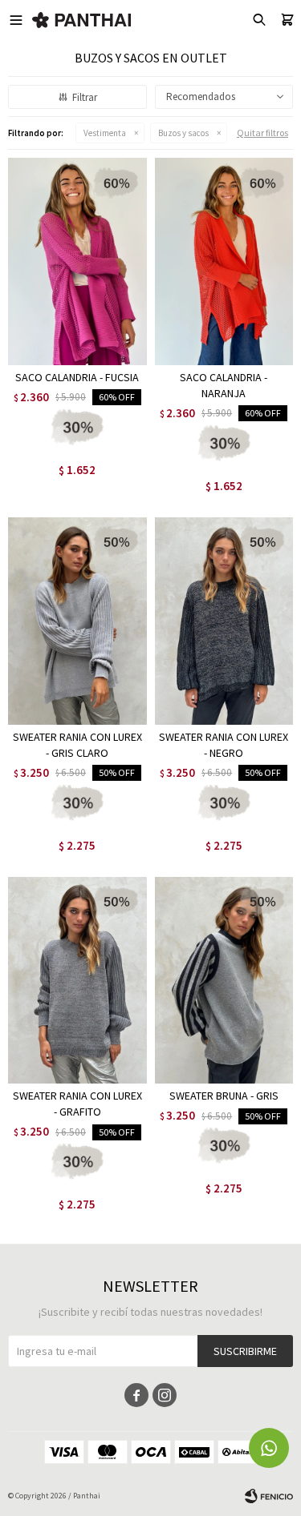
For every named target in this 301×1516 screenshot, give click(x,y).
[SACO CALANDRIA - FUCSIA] (77, 261)
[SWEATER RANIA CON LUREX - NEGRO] (224, 621)
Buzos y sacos (183, 133)
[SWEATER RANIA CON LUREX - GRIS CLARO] (77, 621)
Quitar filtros (262, 133)
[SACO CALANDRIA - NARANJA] (224, 261)
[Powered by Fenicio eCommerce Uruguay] (269, 1496)
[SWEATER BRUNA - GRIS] (224, 980)
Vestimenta (104, 133)
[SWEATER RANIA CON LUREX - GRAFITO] (77, 980)
